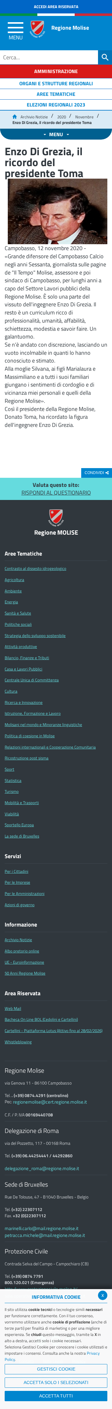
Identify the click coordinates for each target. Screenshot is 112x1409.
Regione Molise (70, 27)
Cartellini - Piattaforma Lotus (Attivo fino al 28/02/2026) (53, 1030)
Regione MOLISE (56, 532)
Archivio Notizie (34, 117)
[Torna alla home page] (14, 117)
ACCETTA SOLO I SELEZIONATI (56, 1382)
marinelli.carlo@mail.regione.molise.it (41, 1228)
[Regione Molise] (37, 29)
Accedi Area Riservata (56, 6)
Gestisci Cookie (56, 1369)
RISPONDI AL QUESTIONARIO (56, 492)
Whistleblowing (18, 1042)
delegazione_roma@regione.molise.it (42, 1168)
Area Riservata (22, 993)
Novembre (84, 117)
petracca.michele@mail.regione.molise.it (45, 1235)
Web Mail (13, 1008)
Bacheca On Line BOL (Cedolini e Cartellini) (41, 1019)
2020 (61, 117)
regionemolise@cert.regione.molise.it (50, 1102)
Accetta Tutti (56, 1395)
